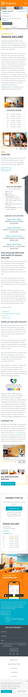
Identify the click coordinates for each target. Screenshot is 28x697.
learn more (5, 169)
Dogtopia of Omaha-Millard (14, 219)
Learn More (5, 613)
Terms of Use (14, 676)
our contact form (18, 433)
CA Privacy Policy (14, 672)
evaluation (8, 87)
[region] (14, 688)
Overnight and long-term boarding (11, 313)
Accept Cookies (6, 691)
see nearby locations (22, 11)
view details (13, 27)
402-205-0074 (5, 13)
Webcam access (6, 318)
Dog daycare (6, 311)
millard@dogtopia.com (6, 16)
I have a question (13, 514)
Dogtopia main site (14, 660)
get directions (5, 20)
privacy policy (15, 645)
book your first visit (7, 23)
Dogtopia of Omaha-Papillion (14, 244)
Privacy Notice (14, 668)
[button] (21, 148)
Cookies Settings (21, 691)
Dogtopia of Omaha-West (14, 228)
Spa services (6, 316)
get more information (7, 484)
